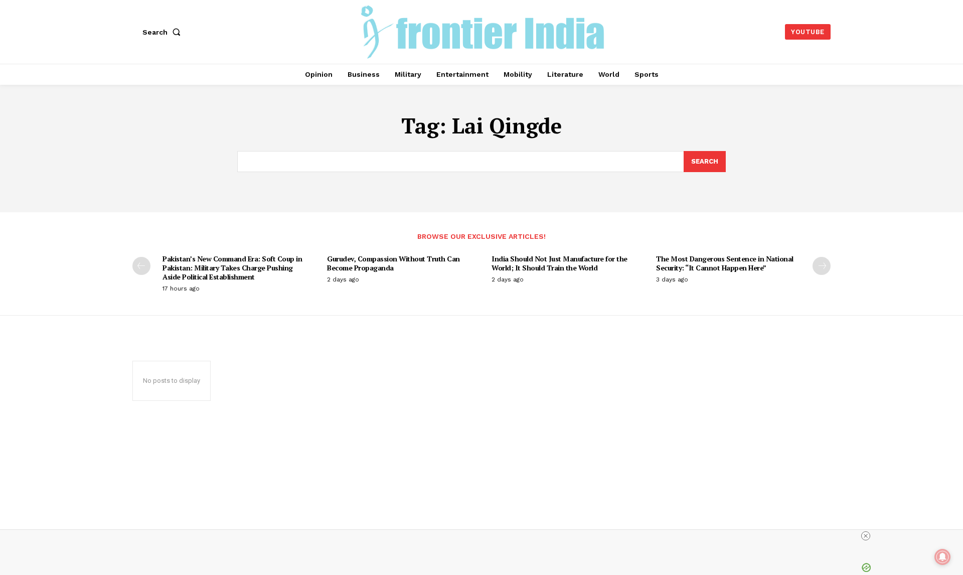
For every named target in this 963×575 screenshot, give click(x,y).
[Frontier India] (483, 30)
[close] (865, 535)
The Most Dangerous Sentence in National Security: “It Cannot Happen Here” (724, 263)
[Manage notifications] (942, 557)
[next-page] (822, 266)
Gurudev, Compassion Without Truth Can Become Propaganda (393, 263)
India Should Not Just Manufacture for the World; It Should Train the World (559, 263)
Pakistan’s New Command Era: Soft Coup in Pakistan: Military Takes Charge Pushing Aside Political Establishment (232, 267)
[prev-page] (141, 266)
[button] (163, 32)
